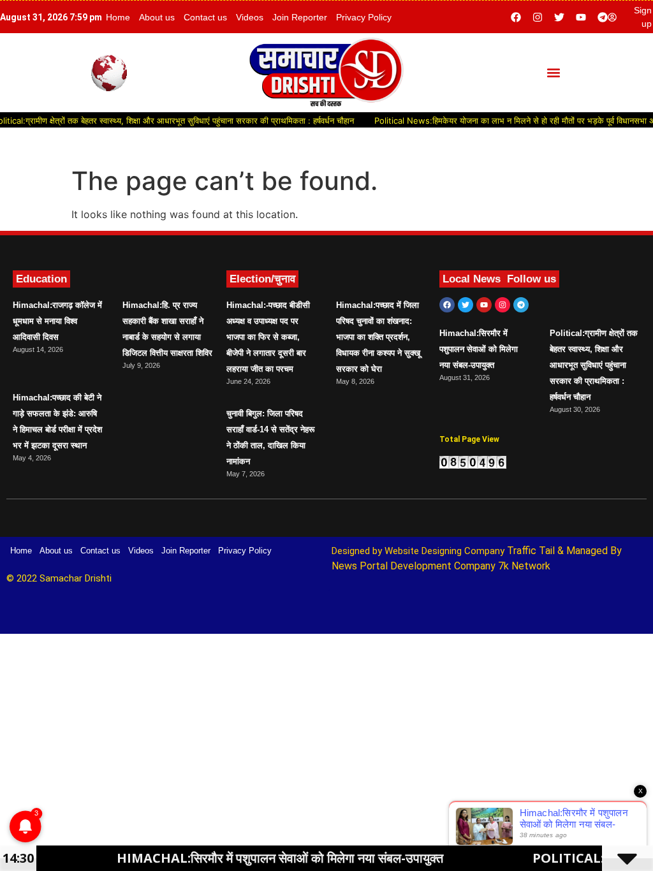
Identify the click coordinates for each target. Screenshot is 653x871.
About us (157, 17)
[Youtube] (581, 17)
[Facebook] (516, 17)
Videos (249, 17)
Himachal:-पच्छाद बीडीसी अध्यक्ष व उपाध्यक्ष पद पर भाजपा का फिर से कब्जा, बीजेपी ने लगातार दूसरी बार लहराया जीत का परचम (268, 337)
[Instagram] (537, 17)
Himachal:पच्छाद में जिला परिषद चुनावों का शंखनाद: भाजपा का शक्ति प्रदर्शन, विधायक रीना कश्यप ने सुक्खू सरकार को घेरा (378, 337)
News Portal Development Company (413, 566)
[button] (553, 73)
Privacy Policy (364, 17)
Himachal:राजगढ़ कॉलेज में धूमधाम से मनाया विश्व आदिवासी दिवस (57, 321)
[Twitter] (559, 17)
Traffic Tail (531, 551)
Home (118, 17)
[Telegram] (603, 17)
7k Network (524, 566)
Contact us (205, 17)
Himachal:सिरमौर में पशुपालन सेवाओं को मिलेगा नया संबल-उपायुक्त (478, 349)
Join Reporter (299, 17)
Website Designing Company (446, 551)
